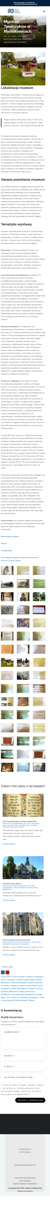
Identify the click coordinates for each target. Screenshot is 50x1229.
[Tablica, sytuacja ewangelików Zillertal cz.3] (7, 754)
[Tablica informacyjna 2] (39, 715)
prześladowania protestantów (23, 994)
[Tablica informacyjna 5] (39, 728)
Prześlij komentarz (30, 1100)
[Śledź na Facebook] (3, 972)
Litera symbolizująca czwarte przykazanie (20, 821)
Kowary (32, 988)
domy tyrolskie (19, 977)
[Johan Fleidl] (23, 597)
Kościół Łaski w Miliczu (12, 884)
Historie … (5, 543)
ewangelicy (11, 980)
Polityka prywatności (25, 1191)
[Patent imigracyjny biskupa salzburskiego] (7, 650)
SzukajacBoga (6, 550)
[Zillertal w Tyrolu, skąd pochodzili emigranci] (39, 768)
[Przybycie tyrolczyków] (23, 676)
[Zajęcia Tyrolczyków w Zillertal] (23, 768)
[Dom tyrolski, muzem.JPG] (7, 584)
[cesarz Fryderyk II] (7, 571)
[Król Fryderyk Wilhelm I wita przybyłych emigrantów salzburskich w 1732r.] (7, 610)
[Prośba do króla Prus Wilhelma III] (39, 663)
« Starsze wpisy (7, 967)
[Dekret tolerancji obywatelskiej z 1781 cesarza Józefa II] (23, 571)
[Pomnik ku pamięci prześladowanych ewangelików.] (7, 663)
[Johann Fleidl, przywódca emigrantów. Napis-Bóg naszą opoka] (39, 597)
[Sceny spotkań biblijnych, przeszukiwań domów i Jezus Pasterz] (7, 702)
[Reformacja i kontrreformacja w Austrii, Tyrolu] (23, 689)
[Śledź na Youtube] (7, 972)
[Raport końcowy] (39, 676)
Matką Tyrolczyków (26, 991)
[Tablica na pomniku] (7, 741)
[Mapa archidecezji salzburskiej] (23, 610)
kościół (27, 39)
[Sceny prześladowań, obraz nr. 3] (39, 689)
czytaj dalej (9, 844)
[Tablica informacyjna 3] (7, 728)
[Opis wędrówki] (39, 636)
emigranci (30, 977)
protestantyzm (7, 889)
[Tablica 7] (39, 702)
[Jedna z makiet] (7, 597)
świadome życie (24, 825)
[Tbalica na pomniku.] (39, 754)
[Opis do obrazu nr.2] (39, 623)
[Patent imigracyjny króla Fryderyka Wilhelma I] (23, 650)
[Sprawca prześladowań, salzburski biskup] (23, 702)
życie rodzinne (19, 827)
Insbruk (22, 986)
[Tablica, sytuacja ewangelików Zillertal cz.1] (23, 741)
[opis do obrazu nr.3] (7, 636)
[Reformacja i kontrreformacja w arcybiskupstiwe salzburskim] (7, 689)
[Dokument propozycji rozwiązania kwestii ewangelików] (39, 571)
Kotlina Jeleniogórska (19, 988)
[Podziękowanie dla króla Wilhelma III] (39, 650)
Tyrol (8, 997)
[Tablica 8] (7, 715)
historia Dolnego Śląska (26, 980)
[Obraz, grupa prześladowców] (23, 623)
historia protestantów (19, 887)
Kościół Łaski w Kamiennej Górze (16, 940)
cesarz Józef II (6, 977)
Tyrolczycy (15, 997)
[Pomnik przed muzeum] (23, 663)
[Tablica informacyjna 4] (23, 728)
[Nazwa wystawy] (39, 610)
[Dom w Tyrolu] (23, 584)
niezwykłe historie (15, 42)
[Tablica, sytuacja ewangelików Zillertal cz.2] (39, 741)
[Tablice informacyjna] (23, 754)
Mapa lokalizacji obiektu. (10, 536)
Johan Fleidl (31, 986)
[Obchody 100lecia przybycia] (7, 623)
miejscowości (15, 944)
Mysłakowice (6, 994)
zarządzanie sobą (8, 827)
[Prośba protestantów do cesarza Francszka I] (7, 676)
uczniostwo (33, 825)
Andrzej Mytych (18, 823)
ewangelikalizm (8, 887)
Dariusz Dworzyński (19, 886)
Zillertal (31, 1000)
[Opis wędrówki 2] (23, 636)
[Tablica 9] (23, 715)
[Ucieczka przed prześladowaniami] (7, 768)
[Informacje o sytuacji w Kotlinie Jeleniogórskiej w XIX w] (39, 584)
